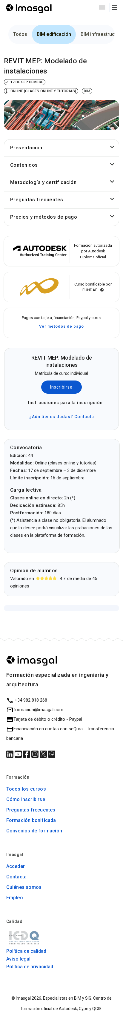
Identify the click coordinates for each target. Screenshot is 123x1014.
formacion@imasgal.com (38, 709)
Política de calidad (26, 951)
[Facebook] (27, 754)
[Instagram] (35, 754)
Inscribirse (61, 387)
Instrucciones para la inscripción (64, 402)
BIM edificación (54, 34)
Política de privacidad (29, 966)
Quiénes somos (24, 887)
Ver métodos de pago (61, 326)
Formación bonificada (31, 820)
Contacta (16, 877)
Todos (20, 34)
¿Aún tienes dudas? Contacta (61, 416)
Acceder (15, 866)
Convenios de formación (34, 831)
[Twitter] (44, 754)
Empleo (14, 898)
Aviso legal (18, 959)
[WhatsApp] (51, 754)
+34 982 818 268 (30, 700)
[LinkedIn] (10, 754)
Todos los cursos (26, 789)
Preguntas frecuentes (31, 810)
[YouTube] (19, 754)
